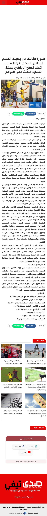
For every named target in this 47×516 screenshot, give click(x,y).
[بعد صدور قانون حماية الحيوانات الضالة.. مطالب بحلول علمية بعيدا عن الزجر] (35, 374)
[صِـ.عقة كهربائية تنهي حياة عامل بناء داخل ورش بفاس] (11, 351)
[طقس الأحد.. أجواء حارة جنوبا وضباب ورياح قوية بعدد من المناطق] (35, 400)
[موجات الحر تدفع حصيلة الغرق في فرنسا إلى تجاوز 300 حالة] (35, 351)
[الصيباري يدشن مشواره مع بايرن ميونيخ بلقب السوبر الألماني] (11, 374)
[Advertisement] (23, 29)
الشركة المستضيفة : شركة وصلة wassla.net (15, 508)
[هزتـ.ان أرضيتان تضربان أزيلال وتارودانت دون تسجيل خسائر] (11, 400)
